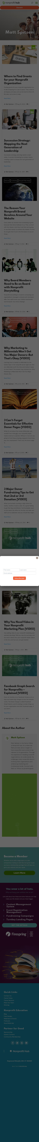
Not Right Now (19, 581)
